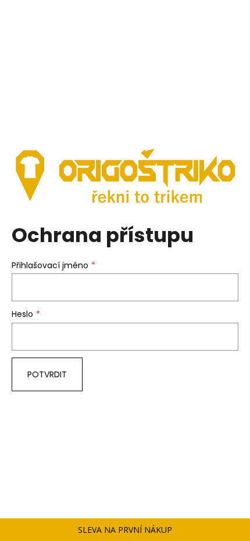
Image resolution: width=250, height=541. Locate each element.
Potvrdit (47, 374)
